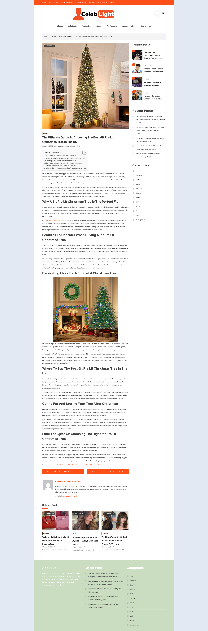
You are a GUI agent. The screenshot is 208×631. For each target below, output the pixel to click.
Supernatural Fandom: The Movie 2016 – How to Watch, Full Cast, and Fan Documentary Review (150, 130)
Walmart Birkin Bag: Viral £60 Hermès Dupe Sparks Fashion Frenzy (55, 540)
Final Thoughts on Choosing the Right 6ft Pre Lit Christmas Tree (65, 168)
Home (63, 2)
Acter (84, 2)
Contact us (110, 2)
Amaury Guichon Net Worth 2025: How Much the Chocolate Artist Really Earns (149, 147)
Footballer (77, 2)
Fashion (46, 133)
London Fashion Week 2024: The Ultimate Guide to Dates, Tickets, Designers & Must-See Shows (154, 98)
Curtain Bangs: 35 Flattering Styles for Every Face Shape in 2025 (85, 541)
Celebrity (70, 2)
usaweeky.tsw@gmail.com (66, 146)
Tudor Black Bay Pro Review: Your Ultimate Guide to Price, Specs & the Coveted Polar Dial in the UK (150, 119)
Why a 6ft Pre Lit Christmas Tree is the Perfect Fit (60, 156)
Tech (137, 211)
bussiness (139, 175)
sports (138, 206)
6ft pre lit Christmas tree (52, 220)
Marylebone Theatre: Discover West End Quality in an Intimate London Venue (152, 70)
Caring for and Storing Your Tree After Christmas (60, 166)
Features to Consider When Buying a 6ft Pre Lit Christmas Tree (65, 158)
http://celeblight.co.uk (69, 496)
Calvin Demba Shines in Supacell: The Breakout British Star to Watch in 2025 (153, 57)
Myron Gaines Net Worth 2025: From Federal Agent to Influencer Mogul (150, 140)
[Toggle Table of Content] (83, 153)
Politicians (91, 2)
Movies (138, 197)
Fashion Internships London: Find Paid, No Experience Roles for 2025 (153, 84)
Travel (147, 66)
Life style (138, 193)
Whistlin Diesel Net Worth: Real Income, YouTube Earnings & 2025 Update (148, 155)
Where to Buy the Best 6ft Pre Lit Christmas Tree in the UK (63, 163)
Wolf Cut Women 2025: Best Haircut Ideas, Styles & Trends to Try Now (80, 465)
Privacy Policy (100, 2)
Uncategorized (140, 220)
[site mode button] (157, 14)
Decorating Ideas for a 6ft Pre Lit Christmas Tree (60, 161)
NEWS (138, 202)
